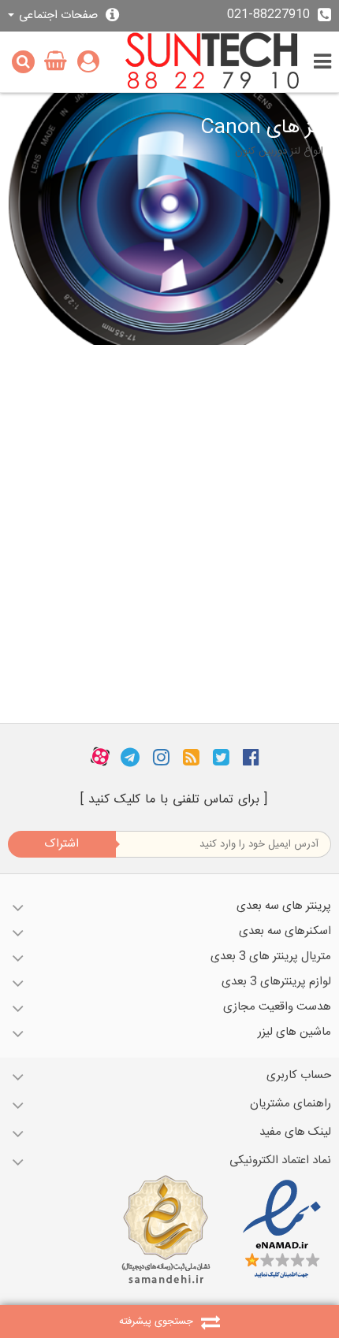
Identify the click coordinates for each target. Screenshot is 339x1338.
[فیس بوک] (251, 756)
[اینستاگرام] (161, 756)
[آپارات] (100, 756)
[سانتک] (212, 62)
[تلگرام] (130, 756)
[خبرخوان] (191, 756)
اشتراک (61, 844)
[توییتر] (221, 756)
